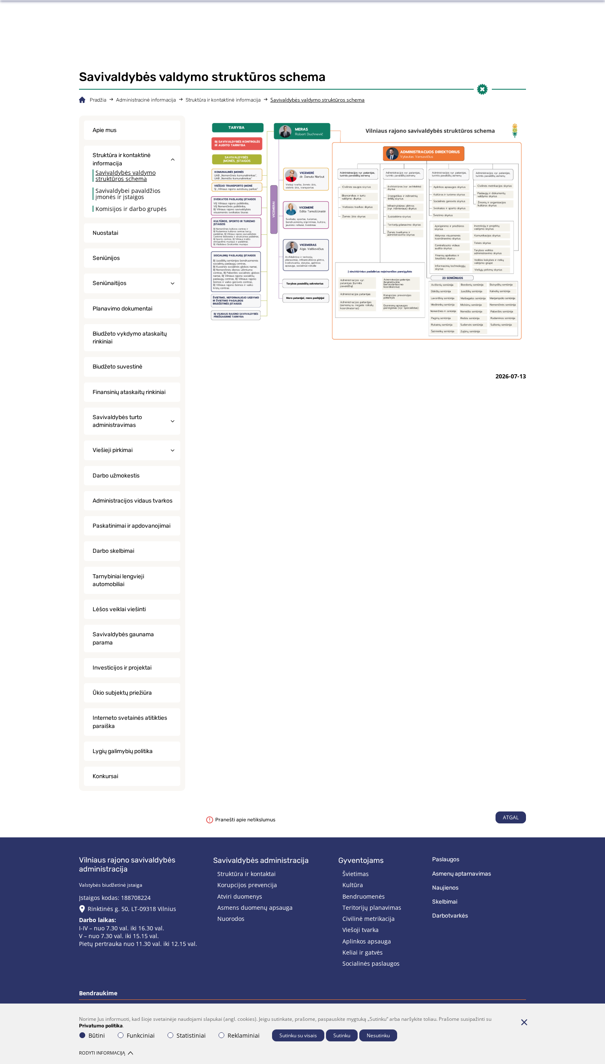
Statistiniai (191, 1035)
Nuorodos (230, 919)
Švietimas (355, 874)
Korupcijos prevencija (247, 885)
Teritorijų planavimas (371, 907)
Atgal (511, 817)
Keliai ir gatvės (362, 952)
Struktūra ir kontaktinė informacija (223, 100)
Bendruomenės (363, 896)
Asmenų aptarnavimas (461, 873)
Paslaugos (445, 859)
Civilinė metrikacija (368, 919)
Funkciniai (141, 1035)
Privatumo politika (101, 1026)
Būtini (96, 1035)
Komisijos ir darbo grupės (131, 209)
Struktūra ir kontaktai (246, 874)
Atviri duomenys (239, 896)
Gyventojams (361, 860)
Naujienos (445, 887)
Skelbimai (444, 901)
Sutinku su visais (298, 1035)
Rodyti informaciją (102, 1053)
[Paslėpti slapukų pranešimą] (524, 1022)
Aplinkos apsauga (366, 941)
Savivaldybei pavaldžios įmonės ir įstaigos (128, 194)
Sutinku (341, 1035)
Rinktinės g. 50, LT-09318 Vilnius (132, 909)
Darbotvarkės (450, 915)
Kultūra (352, 885)
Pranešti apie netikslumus (245, 820)
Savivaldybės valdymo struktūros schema (125, 175)
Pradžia (98, 100)
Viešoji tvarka (360, 930)
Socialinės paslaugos (371, 963)
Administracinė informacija (146, 100)
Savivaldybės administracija (261, 860)
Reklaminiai (244, 1035)
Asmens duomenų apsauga (255, 907)
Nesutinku (378, 1035)
